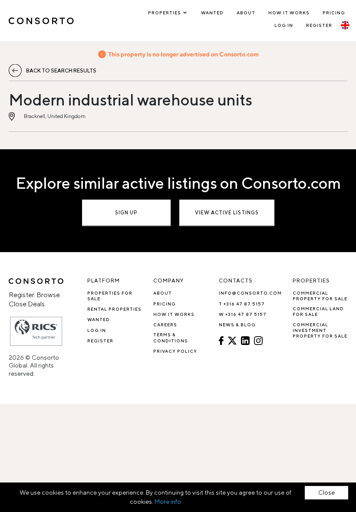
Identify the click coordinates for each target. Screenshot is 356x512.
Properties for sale (109, 295)
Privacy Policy (175, 351)
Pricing (334, 12)
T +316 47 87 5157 (242, 303)
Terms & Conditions (170, 337)
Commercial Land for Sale (318, 311)
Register (319, 25)
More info (168, 501)
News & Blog (237, 324)
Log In (283, 25)
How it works (289, 12)
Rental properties (114, 309)
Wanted (212, 12)
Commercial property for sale (320, 295)
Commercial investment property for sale (320, 330)
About (246, 12)
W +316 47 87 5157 (243, 314)
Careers (165, 324)
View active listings (227, 212)
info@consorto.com (250, 292)
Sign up (126, 212)
